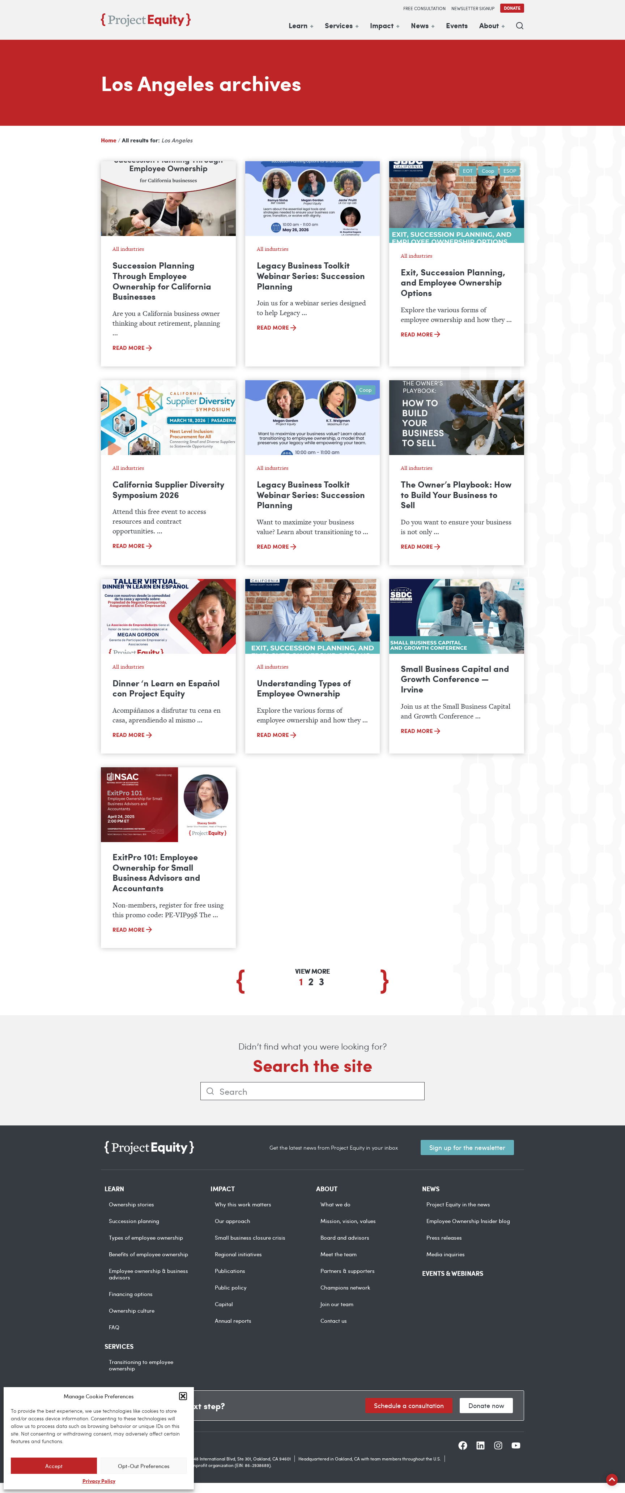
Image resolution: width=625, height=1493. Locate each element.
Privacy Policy (98, 1480)
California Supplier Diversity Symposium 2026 (168, 489)
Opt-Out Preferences (144, 1466)
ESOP (509, 170)
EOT (468, 170)
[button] (183, 1396)
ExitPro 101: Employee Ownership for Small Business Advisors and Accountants (156, 872)
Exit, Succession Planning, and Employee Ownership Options (453, 282)
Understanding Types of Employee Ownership (304, 688)
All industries (128, 249)
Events (457, 25)
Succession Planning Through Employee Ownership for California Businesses (161, 280)
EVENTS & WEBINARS (452, 1273)
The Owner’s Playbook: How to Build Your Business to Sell (456, 494)
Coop (488, 170)
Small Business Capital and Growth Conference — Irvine (455, 678)
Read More (129, 348)
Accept (54, 1466)
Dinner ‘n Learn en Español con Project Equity (166, 688)
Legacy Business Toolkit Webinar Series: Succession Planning (311, 275)
